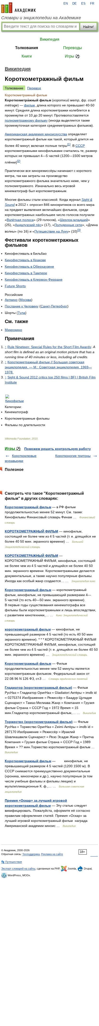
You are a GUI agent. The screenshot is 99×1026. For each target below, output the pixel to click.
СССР (80, 146)
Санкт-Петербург (54, 306)
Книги (27, 56)
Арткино (11, 300)
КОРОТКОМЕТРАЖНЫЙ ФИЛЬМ (31, 531)
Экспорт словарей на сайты (18, 868)
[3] (78, 230)
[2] (18, 160)
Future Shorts (15, 286)
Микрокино (13, 330)
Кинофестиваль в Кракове (25, 260)
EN (65, 3)
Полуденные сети (68, 225)
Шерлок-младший (74, 220)
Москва (25, 300)
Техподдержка (31, 854)
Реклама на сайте (52, 854)
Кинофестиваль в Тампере (26, 273)
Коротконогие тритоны (73, 456)
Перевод (34, 88)
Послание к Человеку (21, 306)
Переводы (72, 48)
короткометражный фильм (28, 629)
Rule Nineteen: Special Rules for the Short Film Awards (49, 347)
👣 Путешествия (11, 861)
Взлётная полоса (20, 220)
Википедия (49, 39)
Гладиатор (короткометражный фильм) (38, 687)
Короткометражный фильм (28, 507)
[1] (68, 144)
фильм (29, 105)
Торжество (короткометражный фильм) (39, 722)
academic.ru (18, 7)
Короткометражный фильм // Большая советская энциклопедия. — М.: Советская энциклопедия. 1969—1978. (48, 367)
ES (83, 3)
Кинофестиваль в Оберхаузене (29, 266)
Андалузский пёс (28, 225)
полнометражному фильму (26, 120)
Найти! (88, 27)
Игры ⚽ (72, 56)
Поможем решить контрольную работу (57, 449)
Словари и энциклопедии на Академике (41, 17)
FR (92, 3)
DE (74, 3)
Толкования (26, 48)
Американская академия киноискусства (36, 134)
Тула (21, 313)
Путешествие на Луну (51, 231)
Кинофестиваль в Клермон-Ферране (33, 279)
